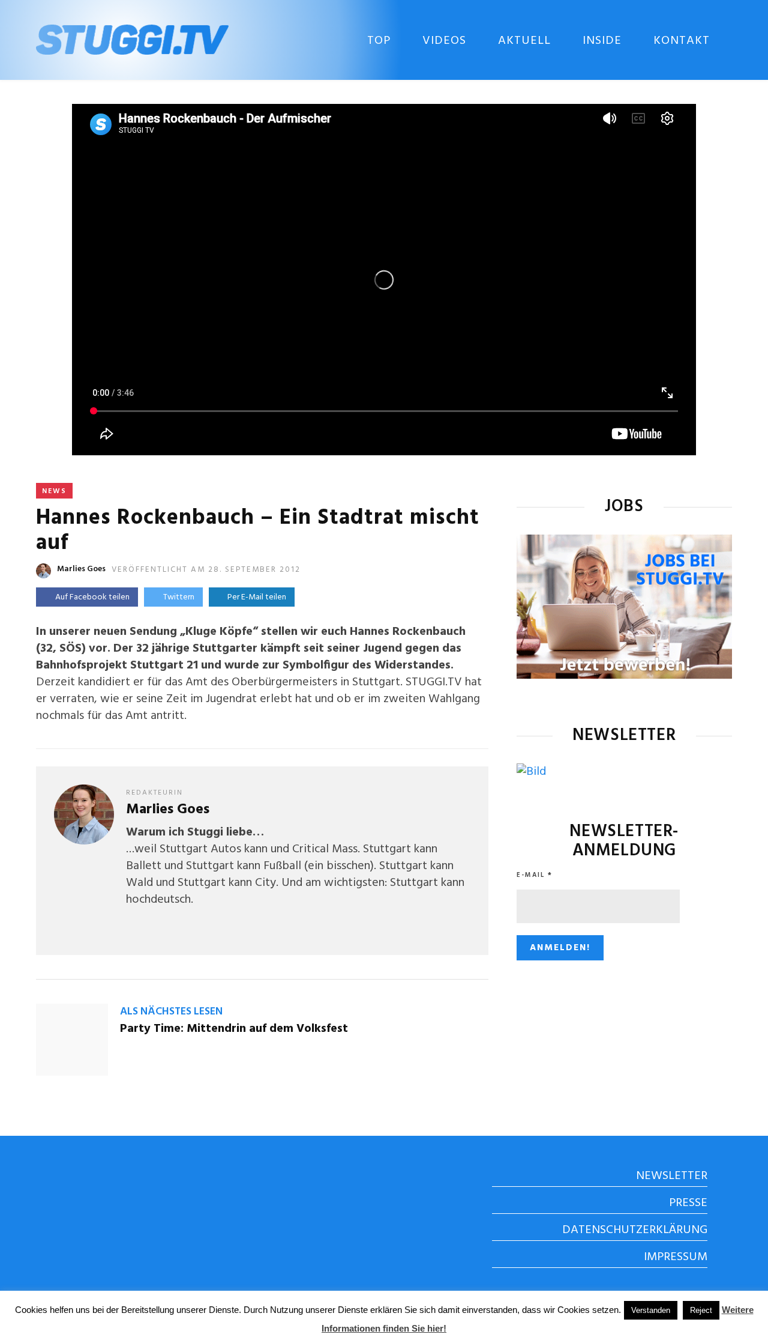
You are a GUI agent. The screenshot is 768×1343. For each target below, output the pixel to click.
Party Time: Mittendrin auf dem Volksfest (234, 1028)
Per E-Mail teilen (255, 597)
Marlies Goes (81, 569)
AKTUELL (524, 40)
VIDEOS (444, 40)
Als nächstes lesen (171, 1011)
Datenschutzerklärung (634, 1230)
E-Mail (535, 875)
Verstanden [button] (650, 1310)
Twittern (178, 597)
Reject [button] (701, 1310)
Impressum (675, 1257)
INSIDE (602, 40)
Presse (688, 1203)
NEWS (54, 491)
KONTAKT (681, 40)
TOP (379, 40)
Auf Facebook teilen (92, 597)
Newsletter (671, 1176)
